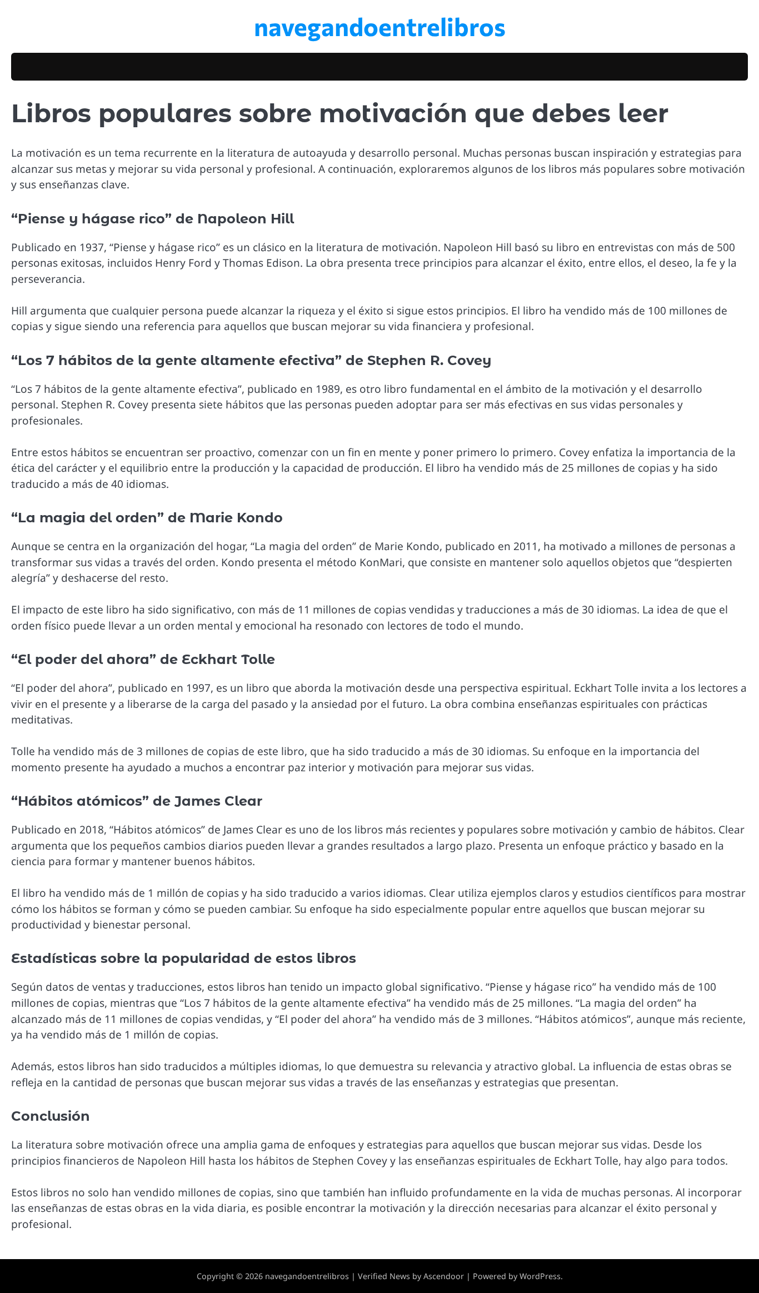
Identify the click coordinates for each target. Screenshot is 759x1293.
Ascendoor (443, 1276)
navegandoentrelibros (380, 26)
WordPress (540, 1276)
